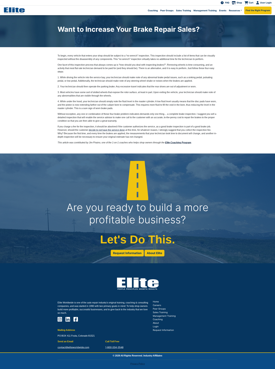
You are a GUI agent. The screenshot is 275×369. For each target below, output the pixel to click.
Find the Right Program (258, 10)
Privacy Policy (137, 364)
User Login (266, 2)
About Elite (154, 253)
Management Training (205, 10)
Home (156, 301)
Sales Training (183, 10)
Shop (239, 2)
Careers (157, 305)
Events (222, 10)
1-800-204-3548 (114, 347)
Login (156, 326)
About (156, 323)
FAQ (227, 2)
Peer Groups (167, 10)
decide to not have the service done (107, 130)
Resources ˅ (235, 10)
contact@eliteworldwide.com (73, 347)
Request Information (127, 253)
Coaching (153, 10)
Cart (251, 2)
